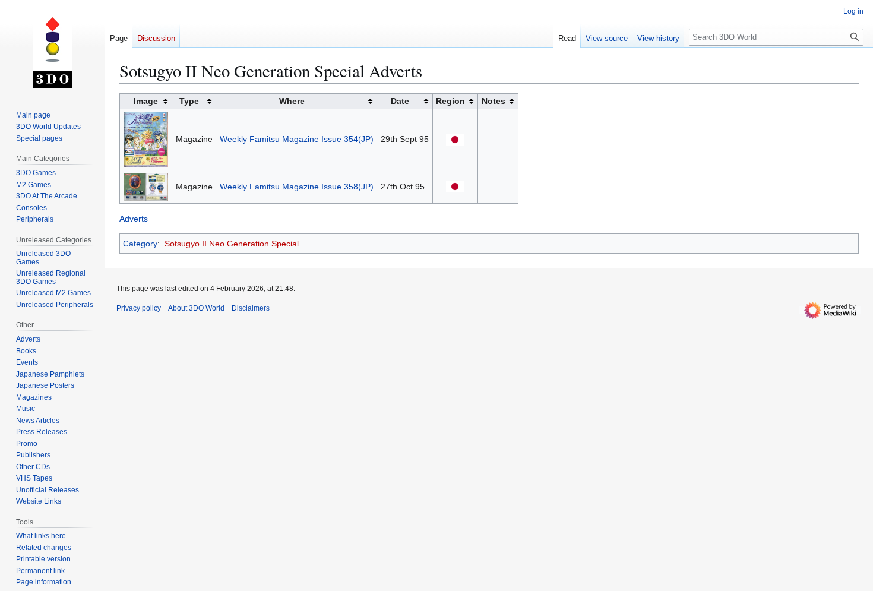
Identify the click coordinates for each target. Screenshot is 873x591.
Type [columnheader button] (189, 101)
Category (140, 243)
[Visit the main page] (52, 47)
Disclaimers (251, 308)
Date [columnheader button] (400, 101)
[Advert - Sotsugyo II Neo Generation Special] (146, 138)
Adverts (133, 218)
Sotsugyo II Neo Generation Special (232, 243)
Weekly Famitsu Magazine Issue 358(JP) (297, 186)
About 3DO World (196, 308)
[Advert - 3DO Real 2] (146, 186)
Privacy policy (138, 308)
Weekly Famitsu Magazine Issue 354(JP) (297, 139)
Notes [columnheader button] (493, 101)
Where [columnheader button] (292, 101)
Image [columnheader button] (146, 101)
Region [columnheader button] (450, 101)
